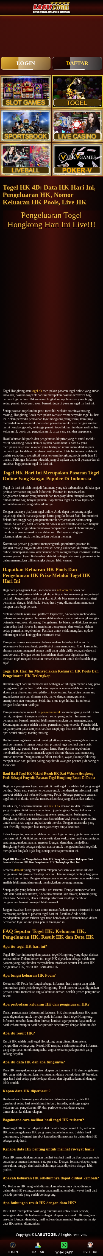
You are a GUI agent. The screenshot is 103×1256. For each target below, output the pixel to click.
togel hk (37, 391)
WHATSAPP (64, 1252)
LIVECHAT (90, 1252)
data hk (19, 870)
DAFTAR (77, 63)
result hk (54, 806)
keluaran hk (64, 590)
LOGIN (25, 63)
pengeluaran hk (51, 712)
